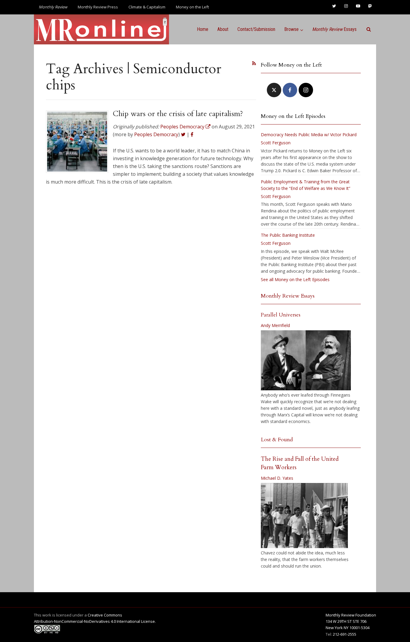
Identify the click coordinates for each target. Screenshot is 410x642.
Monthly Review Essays (288, 296)
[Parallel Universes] (306, 360)
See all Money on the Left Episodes (295, 279)
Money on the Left (192, 7)
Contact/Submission (256, 29)
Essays (334, 29)
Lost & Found (277, 439)
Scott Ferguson (276, 143)
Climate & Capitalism (146, 7)
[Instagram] (306, 90)
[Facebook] (290, 90)
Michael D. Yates (277, 478)
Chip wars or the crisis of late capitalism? (178, 114)
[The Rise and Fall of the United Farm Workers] (304, 515)
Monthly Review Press (98, 7)
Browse (291, 29)
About (222, 29)
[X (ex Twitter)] (274, 90)
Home (202, 29)
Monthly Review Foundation (351, 615)
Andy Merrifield (275, 325)
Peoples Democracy (156, 134)
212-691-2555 (344, 634)
